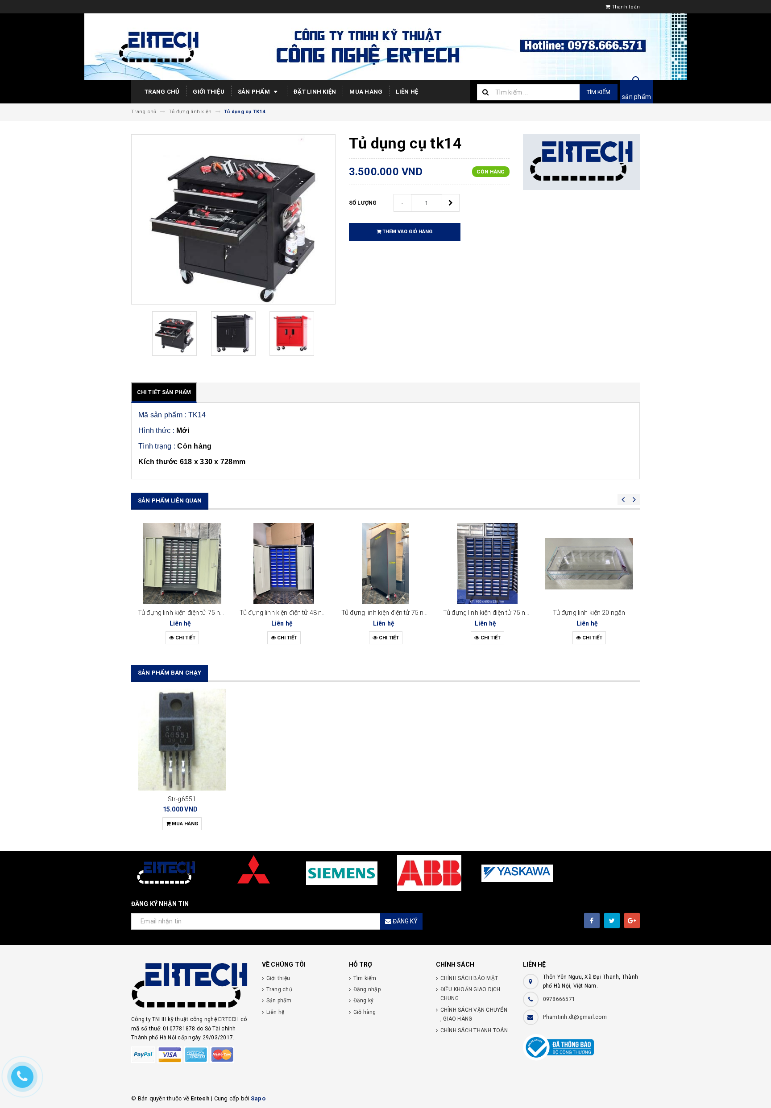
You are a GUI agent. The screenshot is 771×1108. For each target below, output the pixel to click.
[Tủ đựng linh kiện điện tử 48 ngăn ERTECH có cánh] (284, 563)
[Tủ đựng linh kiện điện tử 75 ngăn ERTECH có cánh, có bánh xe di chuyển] (182, 563)
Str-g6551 (182, 799)
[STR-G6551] (182, 739)
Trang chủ (162, 91)
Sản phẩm (254, 91)
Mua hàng (365, 91)
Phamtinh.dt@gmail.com (575, 1017)
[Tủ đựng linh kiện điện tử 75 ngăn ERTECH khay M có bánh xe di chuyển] (385, 563)
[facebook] (592, 920)
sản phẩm (636, 96)
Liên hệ (407, 91)
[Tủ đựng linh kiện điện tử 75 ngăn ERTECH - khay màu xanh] (487, 563)
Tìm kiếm (598, 92)
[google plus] (632, 920)
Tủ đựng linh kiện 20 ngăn (589, 612)
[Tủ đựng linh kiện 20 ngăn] (589, 563)
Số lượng (363, 203)
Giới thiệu (208, 91)
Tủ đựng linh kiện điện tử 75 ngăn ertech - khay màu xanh (523, 612)
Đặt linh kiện (315, 91)
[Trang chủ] (385, 46)
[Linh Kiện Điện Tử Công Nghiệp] (190, 986)
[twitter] (612, 920)
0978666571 (559, 999)
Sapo (258, 1098)
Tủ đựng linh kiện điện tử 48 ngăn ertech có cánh (308, 612)
